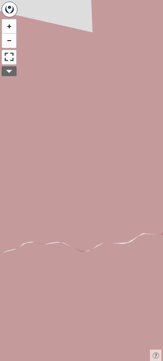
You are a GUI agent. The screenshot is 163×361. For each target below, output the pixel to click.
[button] (9, 26)
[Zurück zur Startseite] (9, 9)
